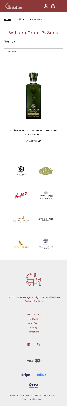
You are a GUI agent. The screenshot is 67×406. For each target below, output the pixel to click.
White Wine (33, 323)
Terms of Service (25, 395)
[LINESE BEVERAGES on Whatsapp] (38, 346)
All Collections (34, 314)
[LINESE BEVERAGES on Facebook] (29, 346)
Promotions (33, 332)
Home (7, 19)
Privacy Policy (40, 395)
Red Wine (33, 319)
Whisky (33, 327)
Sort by (9, 41)
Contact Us (40, 399)
